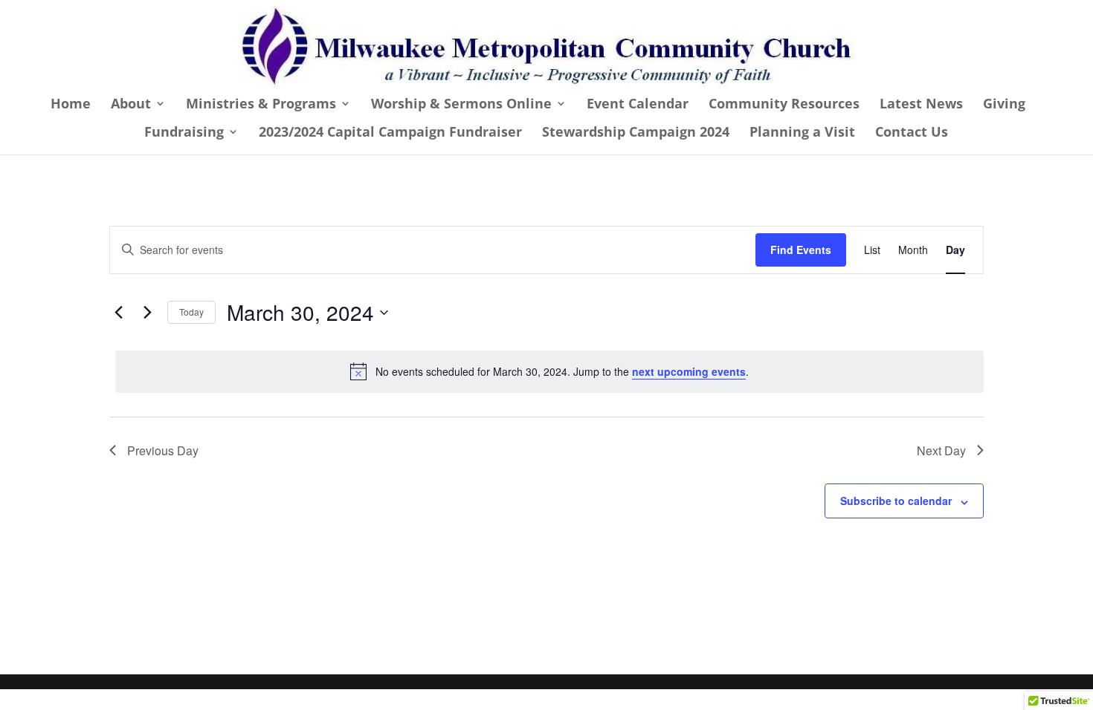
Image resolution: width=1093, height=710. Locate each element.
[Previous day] (118, 313)
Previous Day (163, 450)
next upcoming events (689, 371)
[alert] (549, 371)
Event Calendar (638, 105)
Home (71, 105)
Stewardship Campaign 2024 (635, 133)
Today (191, 311)
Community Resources (784, 105)
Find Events (800, 249)
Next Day (941, 450)
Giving (1004, 105)
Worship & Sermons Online (461, 105)
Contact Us (911, 133)
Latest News (921, 105)
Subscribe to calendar (896, 500)
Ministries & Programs (261, 105)
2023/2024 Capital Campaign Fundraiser (390, 133)
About (131, 105)
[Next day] (147, 313)
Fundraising (184, 133)
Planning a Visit (802, 133)
